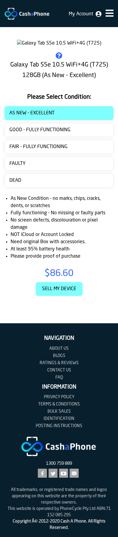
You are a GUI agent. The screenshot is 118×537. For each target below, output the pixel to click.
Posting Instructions (59, 426)
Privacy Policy (59, 397)
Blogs (59, 356)
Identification (59, 419)
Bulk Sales (59, 411)
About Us (59, 348)
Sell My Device (59, 289)
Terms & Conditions (59, 404)
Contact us (59, 370)
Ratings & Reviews (59, 363)
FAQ (59, 377)
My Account (82, 14)
